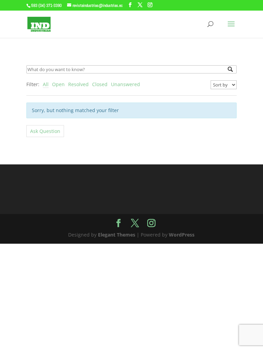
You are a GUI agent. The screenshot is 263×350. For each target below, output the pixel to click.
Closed (100, 84)
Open (58, 84)
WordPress (182, 234)
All (46, 84)
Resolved (78, 84)
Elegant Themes (116, 234)
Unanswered (125, 84)
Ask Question (45, 131)
